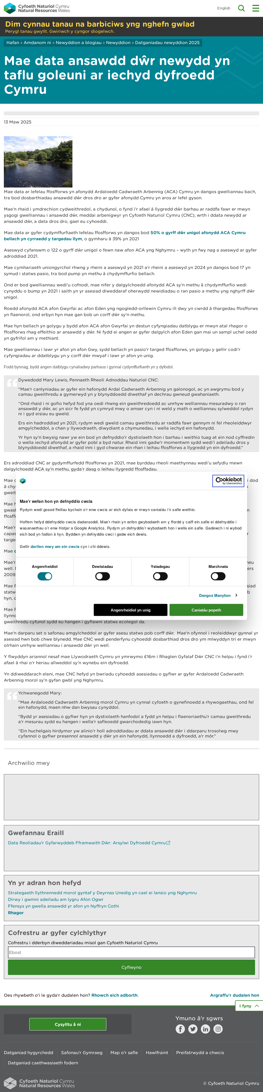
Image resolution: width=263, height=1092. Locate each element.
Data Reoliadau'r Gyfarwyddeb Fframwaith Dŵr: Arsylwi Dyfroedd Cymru (87, 842)
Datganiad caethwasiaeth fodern (43, 1062)
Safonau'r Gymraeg (81, 1052)
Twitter (193, 1029)
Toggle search (241, 8)
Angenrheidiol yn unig (131, 610)
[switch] (102, 576)
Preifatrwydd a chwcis (200, 1052)
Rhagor (16, 912)
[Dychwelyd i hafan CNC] (37, 8)
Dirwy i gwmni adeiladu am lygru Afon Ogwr (56, 899)
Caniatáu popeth (206, 610)
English (223, 8)
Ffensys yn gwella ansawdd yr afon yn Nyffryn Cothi (63, 906)
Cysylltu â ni (68, 1024)
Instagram (218, 1029)
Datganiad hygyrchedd (28, 1052)
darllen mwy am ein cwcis (55, 546)
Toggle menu (256, 8)
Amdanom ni (37, 42)
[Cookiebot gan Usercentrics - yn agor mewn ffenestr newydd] (228, 481)
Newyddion (118, 42)
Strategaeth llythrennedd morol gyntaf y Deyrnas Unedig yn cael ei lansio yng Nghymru (102, 892)
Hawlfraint (157, 1052)
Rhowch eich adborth (114, 995)
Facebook (180, 1029)
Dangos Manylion (215, 595)
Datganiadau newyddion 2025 (167, 42)
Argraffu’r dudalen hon (234, 995)
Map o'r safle (124, 1052)
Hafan (12, 42)
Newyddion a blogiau (79, 42)
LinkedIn (205, 1029)
